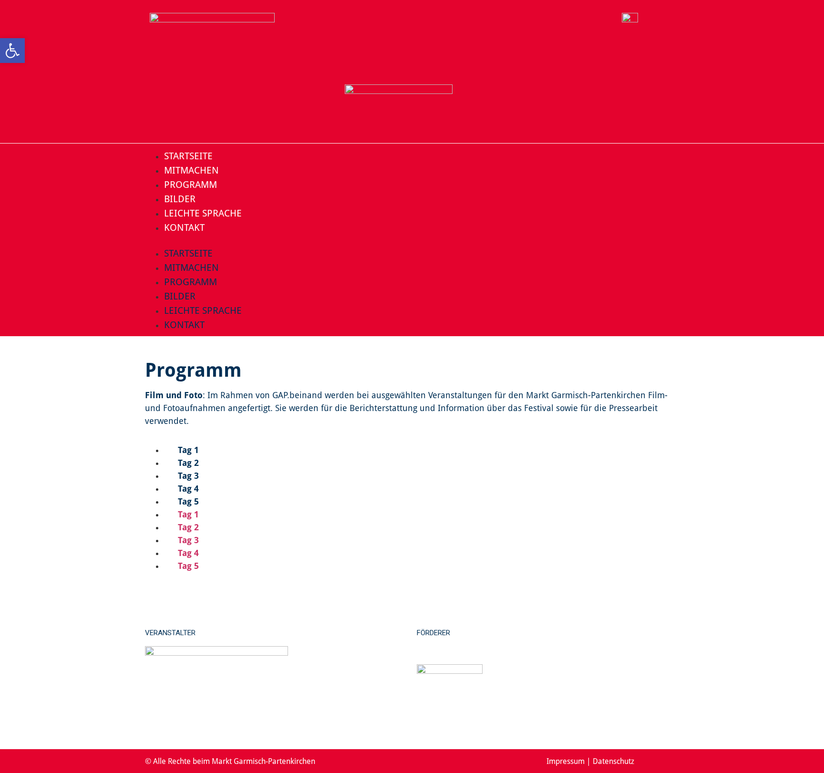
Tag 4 (187, 488)
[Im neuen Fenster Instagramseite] (674, 761)
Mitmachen (191, 170)
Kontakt (184, 227)
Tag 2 (187, 462)
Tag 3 (187, 475)
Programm (190, 184)
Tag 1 (187, 449)
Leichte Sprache (203, 212)
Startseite (188, 155)
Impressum (565, 761)
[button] (412, 240)
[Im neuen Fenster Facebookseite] (658, 761)
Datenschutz (613, 761)
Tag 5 (187, 501)
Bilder (180, 198)
